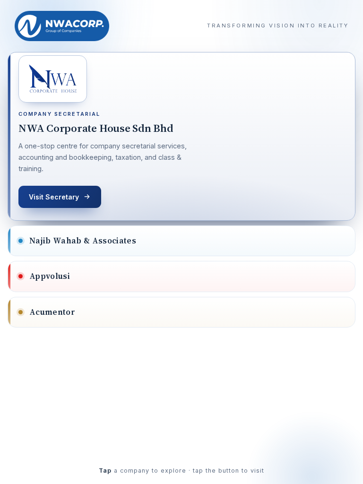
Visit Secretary (54, 197)
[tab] (181, 136)
